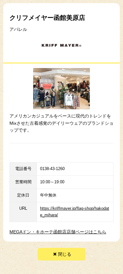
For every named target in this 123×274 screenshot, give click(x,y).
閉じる (64, 254)
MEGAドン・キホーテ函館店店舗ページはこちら (57, 231)
